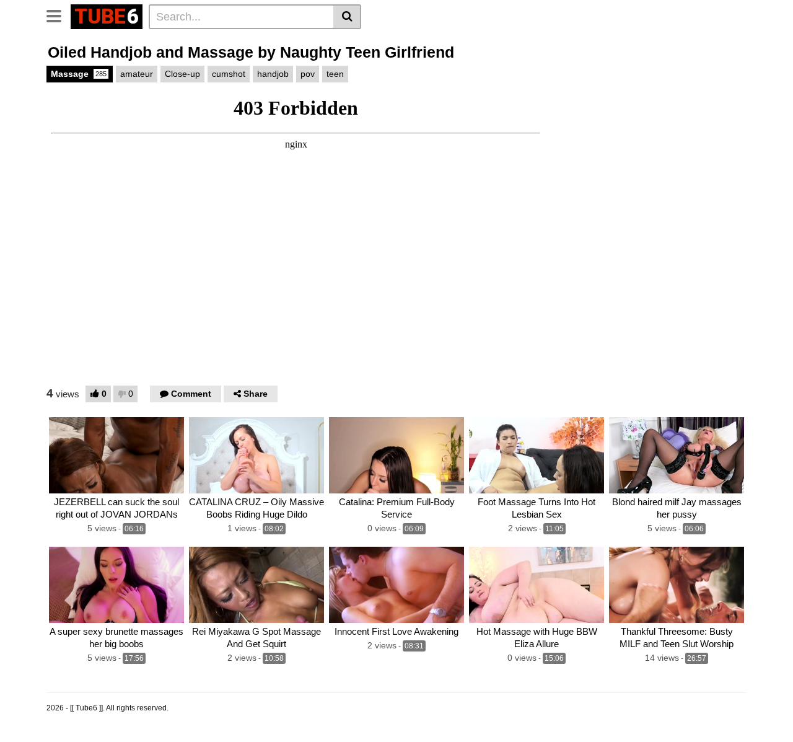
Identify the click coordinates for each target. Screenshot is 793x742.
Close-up (182, 74)
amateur (136, 74)
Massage (79, 74)
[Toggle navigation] (58, 15)
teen (335, 74)
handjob (273, 74)
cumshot (228, 74)
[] (347, 16)
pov (307, 74)
